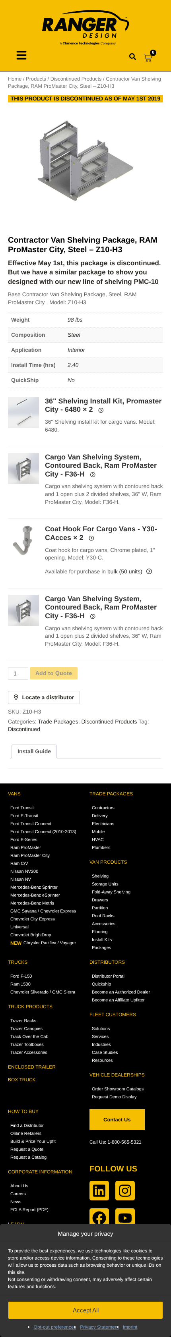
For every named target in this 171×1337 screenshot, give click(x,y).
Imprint (130, 1327)
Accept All (86, 1310)
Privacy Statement (99, 1327)
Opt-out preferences (55, 1327)
